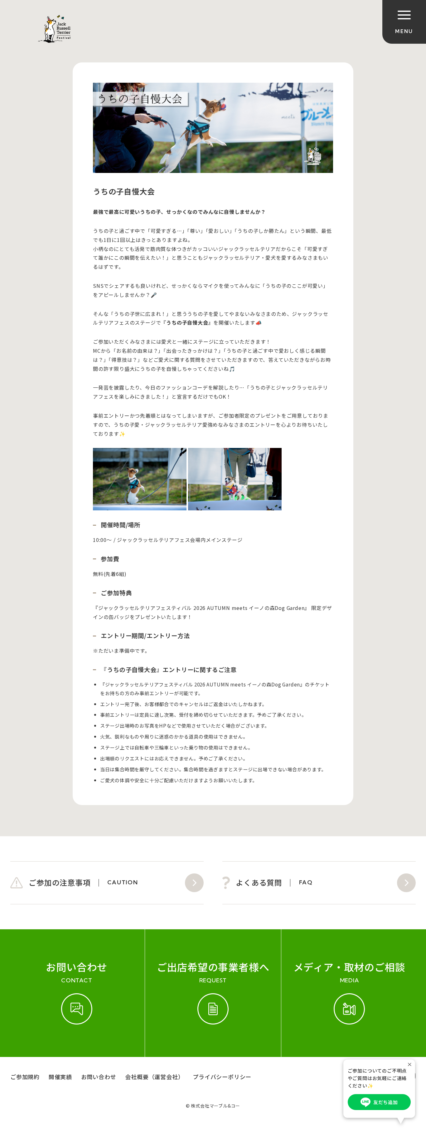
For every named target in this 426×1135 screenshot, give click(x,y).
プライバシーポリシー (222, 1077)
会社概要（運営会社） (154, 1077)
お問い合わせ (98, 1077)
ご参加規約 (25, 1077)
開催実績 (60, 1077)
